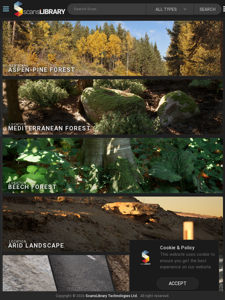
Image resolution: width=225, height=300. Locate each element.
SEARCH (208, 9)
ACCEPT (178, 283)
